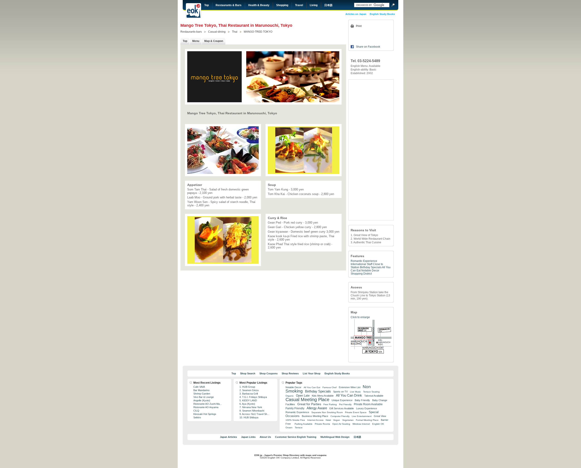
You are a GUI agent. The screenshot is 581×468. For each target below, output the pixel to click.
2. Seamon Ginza (248, 390)
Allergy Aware (317, 408)
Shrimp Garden (201, 393)
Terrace (299, 427)
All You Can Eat (312, 387)
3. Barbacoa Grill (248, 393)
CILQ (196, 410)
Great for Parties (309, 404)
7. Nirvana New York (250, 407)
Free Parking (330, 404)
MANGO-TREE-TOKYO (258, 31)
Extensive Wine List (349, 387)
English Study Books (382, 14)
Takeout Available (373, 395)
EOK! (193, 10)
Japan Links (248, 437)
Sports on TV (340, 391)
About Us (265, 437)
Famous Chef (330, 387)
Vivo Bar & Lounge (203, 397)
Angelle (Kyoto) (201, 400)
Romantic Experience (364, 261)
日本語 (328, 5)
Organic (290, 396)
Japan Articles (228, 437)
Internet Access (315, 420)
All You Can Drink (349, 395)
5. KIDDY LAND (248, 400)
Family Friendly (295, 408)
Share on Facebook (368, 46)
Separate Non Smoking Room (327, 412)
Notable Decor (370, 270)
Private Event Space (356, 412)
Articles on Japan (355, 14)
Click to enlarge (360, 317)
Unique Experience (342, 400)
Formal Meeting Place (367, 420)
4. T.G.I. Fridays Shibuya (253, 397)
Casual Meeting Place (307, 399)
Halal (328, 420)
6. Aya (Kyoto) (247, 403)
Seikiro (197, 417)
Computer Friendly (340, 416)
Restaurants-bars (191, 31)
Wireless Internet (361, 424)
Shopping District (361, 273)
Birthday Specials (371, 267)
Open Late (303, 395)
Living (314, 5)
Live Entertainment (362, 416)
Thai (234, 31)
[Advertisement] (371, 150)
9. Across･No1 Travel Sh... (254, 414)
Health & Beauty (258, 5)
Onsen (289, 427)
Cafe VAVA (199, 386)
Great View (380, 416)
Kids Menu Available (323, 395)
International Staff (361, 264)
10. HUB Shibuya (248, 417)
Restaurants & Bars (228, 5)
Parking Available (304, 424)
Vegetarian (348, 420)
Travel (299, 5)
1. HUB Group (247, 386)
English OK (378, 424)
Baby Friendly (362, 400)
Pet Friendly (345, 404)
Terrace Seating (371, 391)
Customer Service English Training (295, 437)
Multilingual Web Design (335, 437)
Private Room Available (368, 404)
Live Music (355, 391)
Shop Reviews (290, 373)
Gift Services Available (341, 408)
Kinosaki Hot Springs (204, 414)
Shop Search (247, 373)
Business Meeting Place (315, 416)
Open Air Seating (341, 424)
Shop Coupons (268, 373)
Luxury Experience (366, 408)
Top (206, 5)
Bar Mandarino (201, 390)
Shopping (282, 5)
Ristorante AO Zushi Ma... (207, 403)
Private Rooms (322, 424)
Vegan (336, 420)
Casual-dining (217, 31)
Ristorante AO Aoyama (205, 407)
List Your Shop (311, 373)
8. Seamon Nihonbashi (251, 410)
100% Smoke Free (295, 420)
